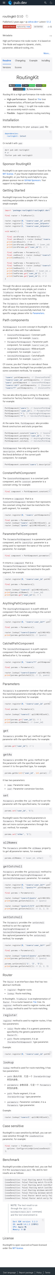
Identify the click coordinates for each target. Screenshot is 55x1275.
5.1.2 (49, 22)
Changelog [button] (20, 60)
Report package (26, 1272)
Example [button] (33, 60)
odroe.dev (33, 22)
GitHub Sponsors (32, 180)
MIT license (8, 174)
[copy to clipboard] (50, 132)
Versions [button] (7, 67)
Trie (39, 99)
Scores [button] (18, 67)
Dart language (9, 1272)
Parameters (38, 313)
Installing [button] (46, 60)
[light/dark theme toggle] (51, 2)
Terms (47, 1272)
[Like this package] (48, 26)
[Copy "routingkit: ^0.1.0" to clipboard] (27, 16)
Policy (39, 1272)
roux (28, 27)
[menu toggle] (4, 2)
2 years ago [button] (18, 22)
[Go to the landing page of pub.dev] (17, 3)
